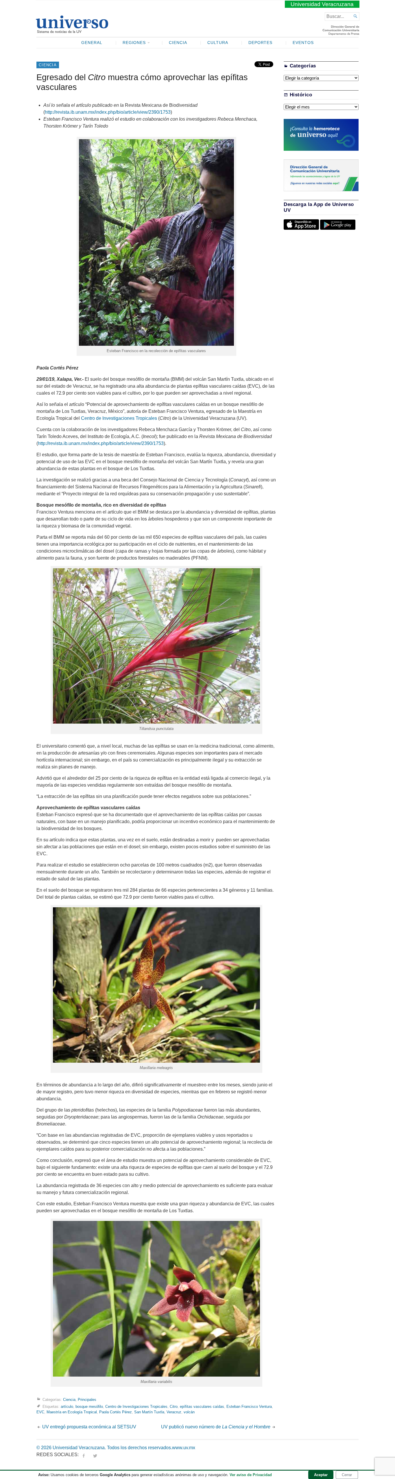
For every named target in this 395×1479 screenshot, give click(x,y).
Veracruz (174, 1412)
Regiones (134, 43)
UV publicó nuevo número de (215, 1426)
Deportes (260, 43)
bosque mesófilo (89, 1406)
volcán (189, 1412)
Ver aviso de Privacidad (251, 1475)
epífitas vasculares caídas (202, 1406)
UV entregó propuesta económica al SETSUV (89, 1426)
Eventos (303, 43)
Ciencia (178, 43)
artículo (67, 1406)
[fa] (83, 1454)
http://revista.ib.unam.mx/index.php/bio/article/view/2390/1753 (108, 112)
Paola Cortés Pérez (115, 1412)
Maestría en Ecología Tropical (72, 1412)
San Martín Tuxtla (149, 1412)
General (91, 43)
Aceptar (321, 1475)
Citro (174, 1406)
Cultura (217, 43)
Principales (87, 1399)
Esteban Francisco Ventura (249, 1406)
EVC (40, 1412)
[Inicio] (72, 30)
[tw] (95, 1454)
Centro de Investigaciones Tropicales (119, 418)
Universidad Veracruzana (322, 4)
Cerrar (347, 1475)
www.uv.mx (183, 1447)
